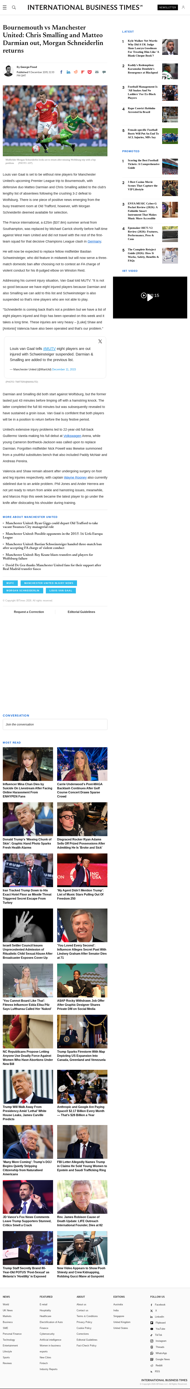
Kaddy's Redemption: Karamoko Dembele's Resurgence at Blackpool (143, 69)
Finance (44, 1328)
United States (120, 1328)
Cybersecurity (47, 1333)
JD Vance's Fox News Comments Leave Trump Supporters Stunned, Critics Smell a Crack (27, 1221)
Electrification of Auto (51, 1322)
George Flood (28, 67)
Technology (9, 1339)
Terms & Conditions (87, 1316)
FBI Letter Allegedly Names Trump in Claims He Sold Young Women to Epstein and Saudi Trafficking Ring (82, 1166)
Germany (94, 241)
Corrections (83, 1333)
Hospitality (45, 1310)
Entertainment (10, 1345)
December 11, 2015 (64, 369)
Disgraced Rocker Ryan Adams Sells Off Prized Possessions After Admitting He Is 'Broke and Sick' (81, 843)
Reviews (7, 1363)
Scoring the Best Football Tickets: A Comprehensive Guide (144, 164)
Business (8, 1322)
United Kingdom (121, 1322)
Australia (118, 1304)
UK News (8, 1310)
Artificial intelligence (50, 1339)
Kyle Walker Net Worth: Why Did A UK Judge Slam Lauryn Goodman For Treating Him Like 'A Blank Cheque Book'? (143, 48)
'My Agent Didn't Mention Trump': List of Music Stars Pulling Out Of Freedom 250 (80, 894)
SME (5, 1328)
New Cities (45, 1357)
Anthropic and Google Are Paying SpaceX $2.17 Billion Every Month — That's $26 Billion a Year (80, 1111)
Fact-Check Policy (86, 1345)
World (6, 1304)
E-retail (43, 1304)
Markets (7, 1316)
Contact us (82, 1310)
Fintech (44, 1363)
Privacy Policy (84, 1322)
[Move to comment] (104, 72)
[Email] (97, 72)
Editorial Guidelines (81, 611)
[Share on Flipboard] (83, 72)
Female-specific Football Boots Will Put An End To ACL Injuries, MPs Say (143, 133)
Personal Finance (12, 1333)
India (116, 1310)
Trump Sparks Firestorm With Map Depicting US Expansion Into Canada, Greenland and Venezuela (81, 1055)
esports (44, 1351)
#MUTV (49, 349)
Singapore (118, 1316)
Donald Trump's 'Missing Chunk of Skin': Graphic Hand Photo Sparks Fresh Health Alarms (27, 843)
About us (81, 1304)
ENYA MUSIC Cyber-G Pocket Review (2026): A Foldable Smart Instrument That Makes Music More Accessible (143, 211)
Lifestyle (7, 1351)
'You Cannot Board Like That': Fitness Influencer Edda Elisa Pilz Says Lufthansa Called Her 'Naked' (27, 1004)
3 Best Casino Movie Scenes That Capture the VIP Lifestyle (143, 185)
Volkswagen (72, 436)
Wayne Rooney (75, 477)
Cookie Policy (84, 1328)
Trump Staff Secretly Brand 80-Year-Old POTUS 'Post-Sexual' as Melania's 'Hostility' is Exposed (26, 1272)
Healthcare (45, 1316)
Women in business (50, 1345)
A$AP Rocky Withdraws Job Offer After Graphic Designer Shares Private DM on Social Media (80, 1004)
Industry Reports (49, 1369)
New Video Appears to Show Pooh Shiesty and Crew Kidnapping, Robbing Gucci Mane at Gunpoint (81, 1272)
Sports (6, 1357)
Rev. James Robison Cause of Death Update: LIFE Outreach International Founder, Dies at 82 (80, 1221)
